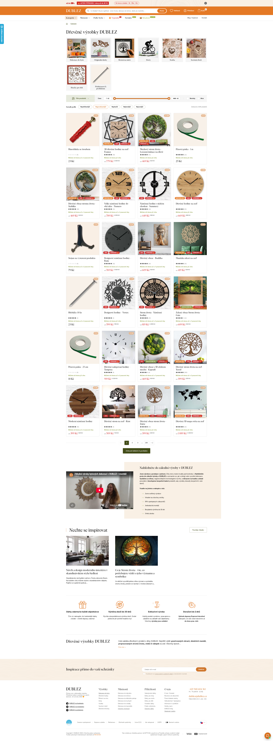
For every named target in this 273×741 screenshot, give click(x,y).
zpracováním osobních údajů (164, 674)
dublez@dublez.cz (198, 696)
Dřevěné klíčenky (104, 708)
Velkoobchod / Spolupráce (172, 701)
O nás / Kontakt (169, 693)
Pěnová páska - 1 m (184, 149)
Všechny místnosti (124, 708)
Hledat (162, 11)
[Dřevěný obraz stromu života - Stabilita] (82, 184)
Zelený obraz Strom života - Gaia (188, 313)
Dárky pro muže (149, 698)
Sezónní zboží (103, 706)
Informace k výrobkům (171, 703)
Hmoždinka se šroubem (79, 149)
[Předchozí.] (121, 443)
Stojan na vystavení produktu (81, 258)
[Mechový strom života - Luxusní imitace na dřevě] (154, 129)
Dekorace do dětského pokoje (127, 698)
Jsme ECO (138, 722)
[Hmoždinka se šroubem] (82, 129)
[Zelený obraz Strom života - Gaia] (190, 292)
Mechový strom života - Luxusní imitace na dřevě (151, 150)
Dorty (100, 701)
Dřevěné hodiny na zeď (186, 203)
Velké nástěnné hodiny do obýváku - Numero (116, 205)
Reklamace (111, 722)
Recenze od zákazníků (171, 696)
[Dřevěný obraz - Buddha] (154, 238)
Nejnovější (139, 107)
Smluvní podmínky (173, 735)
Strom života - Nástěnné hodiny (151, 313)
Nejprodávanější (100, 107)
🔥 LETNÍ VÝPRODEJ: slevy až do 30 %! (93, 3)
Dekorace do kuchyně (124, 701)
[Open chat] (267, 735)
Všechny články (198, 530)
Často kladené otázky (171, 698)
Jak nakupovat (149, 722)
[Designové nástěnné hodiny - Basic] (118, 238)
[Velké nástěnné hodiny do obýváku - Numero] (118, 184)
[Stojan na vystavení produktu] (82, 238)
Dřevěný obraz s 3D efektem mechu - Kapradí (153, 368)
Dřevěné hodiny (103, 696)
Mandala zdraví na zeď (186, 258)
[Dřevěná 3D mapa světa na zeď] (190, 401)
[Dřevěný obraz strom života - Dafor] (154, 401)
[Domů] (67, 24)
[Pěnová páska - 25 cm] (82, 347)
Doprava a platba (99, 722)
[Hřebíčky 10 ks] (82, 292)
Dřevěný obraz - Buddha (151, 258)
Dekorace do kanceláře (125, 706)
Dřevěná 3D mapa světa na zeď (190, 421)
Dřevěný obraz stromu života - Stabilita (82, 205)
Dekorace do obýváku (124, 693)
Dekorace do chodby (124, 703)
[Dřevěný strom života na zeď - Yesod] (190, 347)
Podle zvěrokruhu (150, 706)
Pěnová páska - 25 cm (78, 367)
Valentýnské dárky (150, 693)
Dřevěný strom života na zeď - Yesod (189, 368)
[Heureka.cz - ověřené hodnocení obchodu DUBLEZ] (69, 722)
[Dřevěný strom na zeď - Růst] (118, 401)
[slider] (114, 98)
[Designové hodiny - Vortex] (118, 292)
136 (146, 443)
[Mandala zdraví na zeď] (190, 238)
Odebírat (201, 669)
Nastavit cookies (174, 722)
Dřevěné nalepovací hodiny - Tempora (117, 368)
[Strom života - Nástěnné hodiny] (154, 292)
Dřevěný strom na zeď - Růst (117, 421)
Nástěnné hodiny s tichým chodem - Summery (152, 205)
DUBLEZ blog (168, 708)
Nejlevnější (127, 107)
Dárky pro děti (149, 701)
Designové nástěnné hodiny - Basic (117, 259)
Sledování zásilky (169, 711)
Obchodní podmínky (125, 722)
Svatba (101, 703)
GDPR (159, 722)
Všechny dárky (149, 708)
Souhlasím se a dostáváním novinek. (166, 674)
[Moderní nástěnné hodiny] (82, 401)
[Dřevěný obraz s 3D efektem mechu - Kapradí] (154, 347)
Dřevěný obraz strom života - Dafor (153, 422)
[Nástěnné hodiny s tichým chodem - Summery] (154, 184)
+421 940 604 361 (197, 689)
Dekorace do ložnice (124, 696)
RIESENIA (97, 735)
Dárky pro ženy (149, 696)
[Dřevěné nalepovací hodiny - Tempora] (118, 347)
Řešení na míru (103, 698)
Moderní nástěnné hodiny (80, 421)
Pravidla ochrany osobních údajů (169, 733)
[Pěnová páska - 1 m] (190, 129)
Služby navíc (168, 706)
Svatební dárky (149, 703)
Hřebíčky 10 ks (75, 312)
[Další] (152, 443)
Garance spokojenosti (84, 722)
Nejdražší (115, 107)
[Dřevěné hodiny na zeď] (190, 184)
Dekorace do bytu (104, 693)
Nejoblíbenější (85, 107)
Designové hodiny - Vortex (116, 312)
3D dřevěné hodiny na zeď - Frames (116, 150)
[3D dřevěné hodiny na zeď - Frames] (118, 129)
